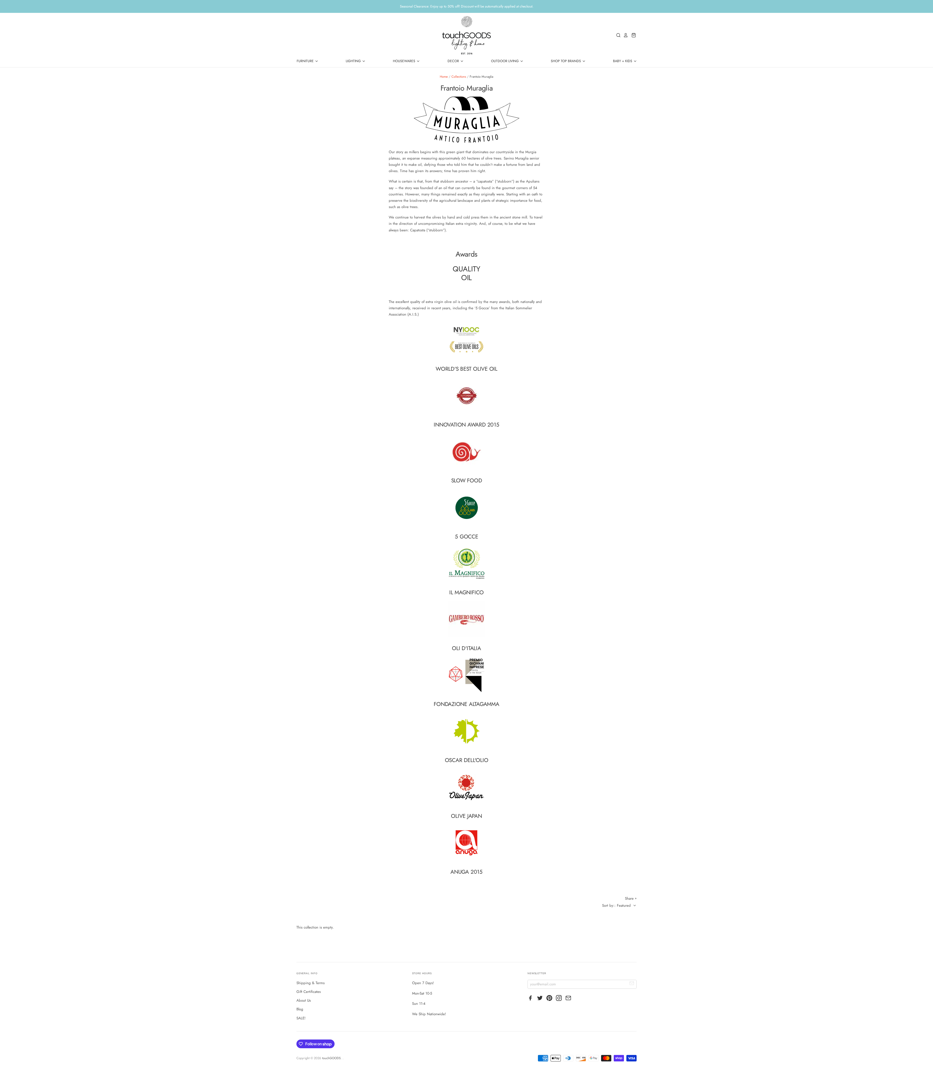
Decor (454, 61)
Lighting (354, 61)
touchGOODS (331, 1058)
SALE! (301, 1018)
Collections (458, 76)
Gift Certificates (308, 991)
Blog (299, 1009)
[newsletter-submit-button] (632, 984)
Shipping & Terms (310, 983)
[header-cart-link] (632, 35)
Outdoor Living (505, 61)
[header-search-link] (617, 35)
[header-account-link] (624, 35)
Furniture (306, 61)
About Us (303, 1000)
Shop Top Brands (566, 61)
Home (444, 76)
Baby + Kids (623, 61)
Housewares (404, 61)
